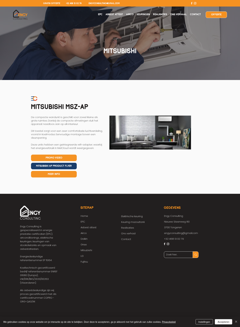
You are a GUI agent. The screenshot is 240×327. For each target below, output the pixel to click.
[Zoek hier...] (195, 255)
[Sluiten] (236, 321)
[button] (180, 216)
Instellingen (204, 321)
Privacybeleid (169, 321)
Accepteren (223, 321)
